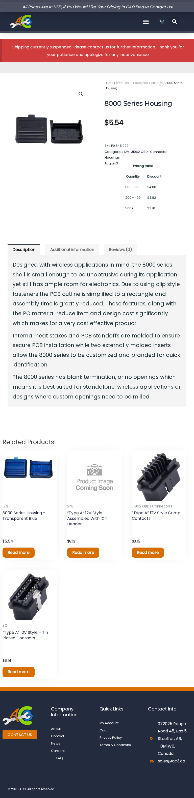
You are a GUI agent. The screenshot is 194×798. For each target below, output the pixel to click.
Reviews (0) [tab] (120, 249)
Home (109, 83)
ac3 (115, 163)
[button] (146, 21)
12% (127, 152)
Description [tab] (23, 249)
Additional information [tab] (72, 249)
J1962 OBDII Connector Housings (139, 83)
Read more (19, 552)
